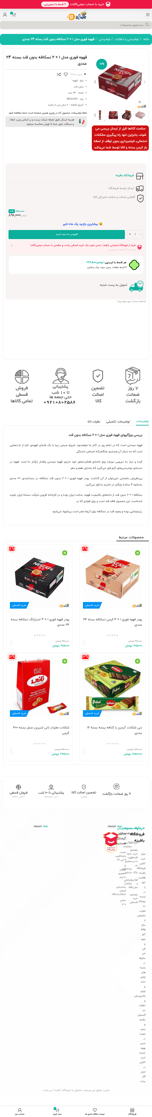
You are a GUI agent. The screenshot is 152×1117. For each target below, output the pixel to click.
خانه (145, 39)
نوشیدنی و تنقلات (126, 39)
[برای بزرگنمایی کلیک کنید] (140, 102)
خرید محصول (93, 642)
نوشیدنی (104, 39)
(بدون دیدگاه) (76, 74)
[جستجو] (147, 24)
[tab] (142, 421)
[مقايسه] (59, 74)
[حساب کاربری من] (5, 15)
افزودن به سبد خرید (67, 234)
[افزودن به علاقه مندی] (66, 74)
